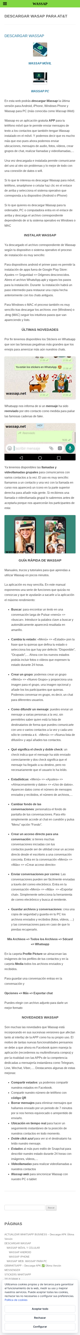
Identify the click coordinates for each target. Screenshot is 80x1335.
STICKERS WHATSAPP (17, 1274)
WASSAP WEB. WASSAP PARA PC (27, 1261)
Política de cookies (16, 1299)
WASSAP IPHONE (19, 1256)
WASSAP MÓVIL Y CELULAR (23, 1247)
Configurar (40, 1326)
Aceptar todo (40, 1308)
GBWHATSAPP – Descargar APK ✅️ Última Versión (32, 1265)
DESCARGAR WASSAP (24, 36)
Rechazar (40, 1317)
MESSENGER (12, 1270)
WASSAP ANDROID (20, 1252)
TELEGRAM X (12, 1279)
